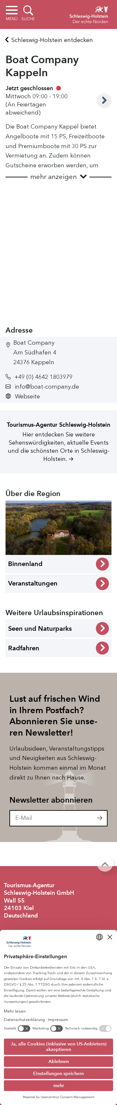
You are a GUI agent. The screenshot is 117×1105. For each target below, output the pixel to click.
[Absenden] (100, 818)
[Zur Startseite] (89, 13)
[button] (58, 177)
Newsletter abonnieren (51, 800)
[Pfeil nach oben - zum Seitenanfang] (105, 863)
